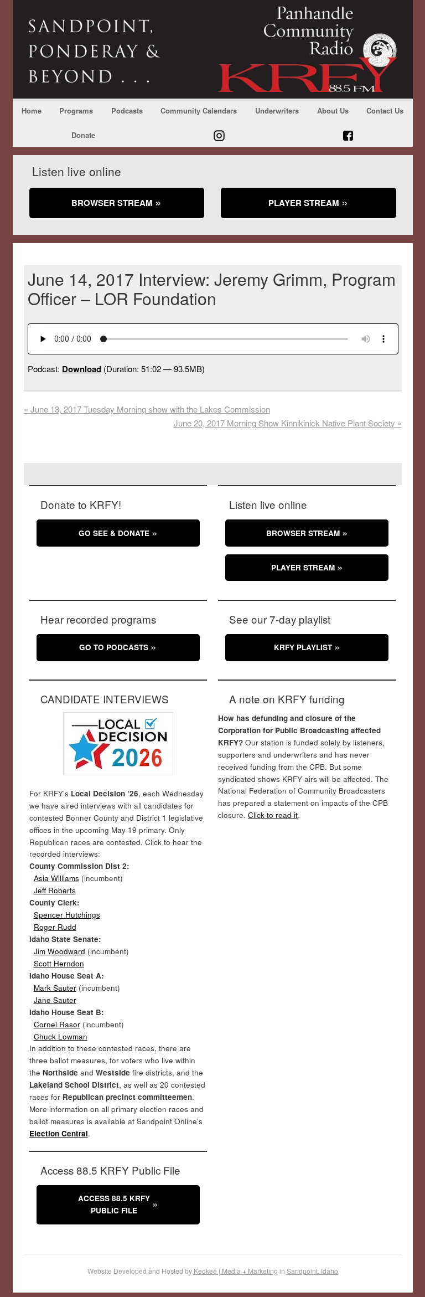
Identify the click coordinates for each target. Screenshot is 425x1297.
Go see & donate (114, 533)
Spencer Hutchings (67, 914)
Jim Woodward (59, 951)
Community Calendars (198, 110)
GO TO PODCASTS (113, 647)
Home (32, 110)
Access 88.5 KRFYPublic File (114, 1204)
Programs (76, 110)
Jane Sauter (55, 1000)
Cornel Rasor (57, 1024)
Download (81, 369)
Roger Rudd (55, 927)
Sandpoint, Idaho (312, 1270)
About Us (333, 110)
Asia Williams (56, 878)
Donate (83, 135)
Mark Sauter (55, 987)
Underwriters (277, 110)
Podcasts (127, 110)
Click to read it (273, 815)
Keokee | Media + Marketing (236, 1270)
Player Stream (303, 203)
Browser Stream (112, 203)
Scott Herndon (59, 963)
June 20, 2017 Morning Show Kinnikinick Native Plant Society (288, 423)
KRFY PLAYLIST (303, 647)
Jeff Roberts (55, 890)
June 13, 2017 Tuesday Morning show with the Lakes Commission (147, 409)
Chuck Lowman (60, 1036)
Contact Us (384, 110)
